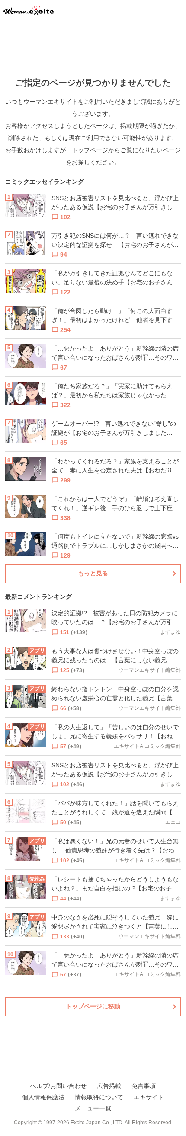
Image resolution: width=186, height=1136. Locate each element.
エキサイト (149, 1097)
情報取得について (99, 1097)
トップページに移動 (93, 1006)
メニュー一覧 (93, 1108)
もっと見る (93, 573)
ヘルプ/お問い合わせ (58, 1085)
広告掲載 (109, 1085)
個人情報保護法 (43, 1097)
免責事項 (143, 1085)
